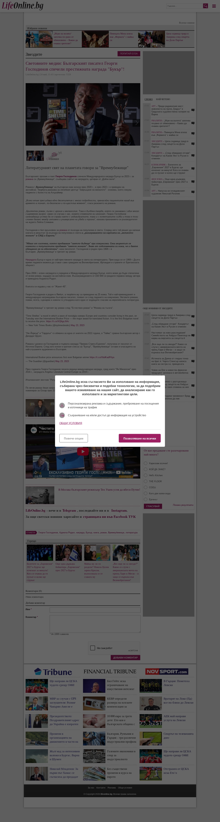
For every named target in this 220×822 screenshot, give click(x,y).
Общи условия (70, 423)
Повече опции (73, 438)
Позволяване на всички (139, 438)
